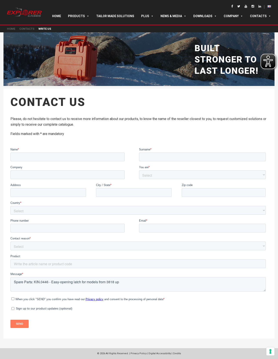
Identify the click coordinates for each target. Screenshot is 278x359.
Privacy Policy (139, 353)
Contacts (258, 16)
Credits (177, 353)
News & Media (171, 16)
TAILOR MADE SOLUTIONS (115, 16)
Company (231, 16)
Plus (145, 16)
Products (76, 16)
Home (56, 16)
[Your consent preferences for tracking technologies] (270, 351)
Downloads (202, 16)
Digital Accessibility (160, 353)
